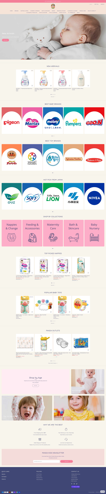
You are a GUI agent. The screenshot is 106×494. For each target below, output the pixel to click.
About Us (3, 474)
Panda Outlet (62, 12)
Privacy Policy (39, 474)
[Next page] (90, 78)
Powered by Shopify (91, 492)
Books (53, 10)
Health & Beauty (92, 10)
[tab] (52, 211)
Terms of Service (39, 479)
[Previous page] (16, 78)
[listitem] (53, 1)
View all (52, 96)
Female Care (83, 10)
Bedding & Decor (61, 10)
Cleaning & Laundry (72, 10)
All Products (71, 12)
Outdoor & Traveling (32, 12)
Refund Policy (39, 475)
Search (102, 4)
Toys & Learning (53, 12)
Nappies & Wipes (24, 10)
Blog (78, 12)
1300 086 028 (74, 475)
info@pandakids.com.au (75, 474)
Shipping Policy (39, 477)
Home (11, 10)
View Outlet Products (52, 363)
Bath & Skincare (46, 10)
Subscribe (66, 461)
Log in (91, 4)
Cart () (96, 4)
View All (35, 385)
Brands (16, 10)
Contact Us (4, 479)
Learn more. (59, 1)
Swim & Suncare (43, 12)
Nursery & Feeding (35, 10)
